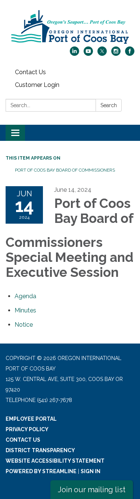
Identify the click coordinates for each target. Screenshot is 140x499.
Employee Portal (31, 419)
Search (108, 105)
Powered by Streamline (41, 471)
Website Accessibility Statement (55, 461)
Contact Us (30, 72)
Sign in (90, 471)
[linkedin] (74, 53)
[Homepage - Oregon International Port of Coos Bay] (70, 26)
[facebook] (129, 53)
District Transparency (40, 450)
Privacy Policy (27, 429)
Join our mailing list (91, 489)
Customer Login (37, 84)
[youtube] (88, 53)
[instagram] (116, 53)
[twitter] (102, 53)
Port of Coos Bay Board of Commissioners (65, 170)
